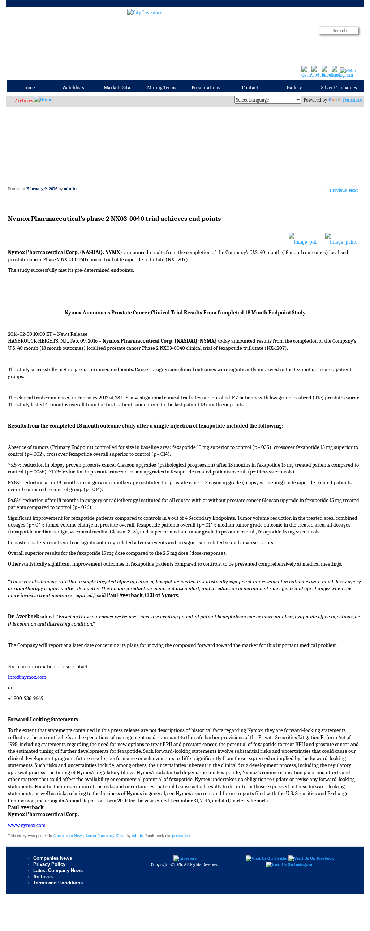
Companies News (68, 835)
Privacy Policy (49, 864)
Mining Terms (161, 88)
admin (70, 188)
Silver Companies (339, 88)
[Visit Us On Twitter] (266, 858)
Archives (24, 101)
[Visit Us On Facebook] (311, 858)
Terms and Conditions (58, 882)
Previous (336, 190)
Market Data (117, 88)
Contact (250, 88)
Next (355, 190)
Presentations (206, 88)
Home (28, 88)
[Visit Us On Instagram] (290, 864)
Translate (352, 100)
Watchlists (73, 88)
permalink (181, 835)
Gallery (294, 88)
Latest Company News (105, 835)
